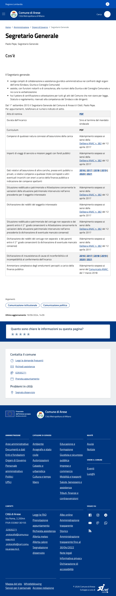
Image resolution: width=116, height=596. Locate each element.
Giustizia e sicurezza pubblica (71, 457)
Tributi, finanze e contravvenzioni (69, 495)
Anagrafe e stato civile (42, 452)
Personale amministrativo (14, 468)
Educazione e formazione (67, 446)
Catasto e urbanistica (39, 468)
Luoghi (91, 474)
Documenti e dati (15, 449)
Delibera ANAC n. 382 (90, 143)
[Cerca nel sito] (107, 14)
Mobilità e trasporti (70, 477)
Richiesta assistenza (44, 531)
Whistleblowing (33, 584)
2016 (82, 170)
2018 (96, 170)
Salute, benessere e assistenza (71, 485)
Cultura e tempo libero (42, 479)
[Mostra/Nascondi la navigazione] (3, 14)
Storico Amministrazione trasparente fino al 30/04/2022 (70, 539)
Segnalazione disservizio (40, 550)
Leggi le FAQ (40, 515)
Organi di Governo (15, 460)
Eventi (90, 468)
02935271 (11, 529)
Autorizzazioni (41, 460)
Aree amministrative (17, 444)
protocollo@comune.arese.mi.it (16, 537)
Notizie (91, 449)
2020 (82, 174)
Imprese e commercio (66, 468)
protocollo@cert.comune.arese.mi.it (17, 546)
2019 (104, 170)
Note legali (66, 553)
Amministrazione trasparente (69, 523)
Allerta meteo (40, 536)
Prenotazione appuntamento (41, 523)
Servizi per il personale (18, 588)
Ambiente (38, 444)
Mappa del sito (13, 584)
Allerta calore (40, 542)
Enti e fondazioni (15, 455)
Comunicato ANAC (98, 269)
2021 (89, 174)
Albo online (66, 515)
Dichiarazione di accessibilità (69, 566)
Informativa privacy (71, 558)
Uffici (8, 482)
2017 (89, 170)
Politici (9, 477)
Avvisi (90, 444)
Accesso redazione (43, 588)
